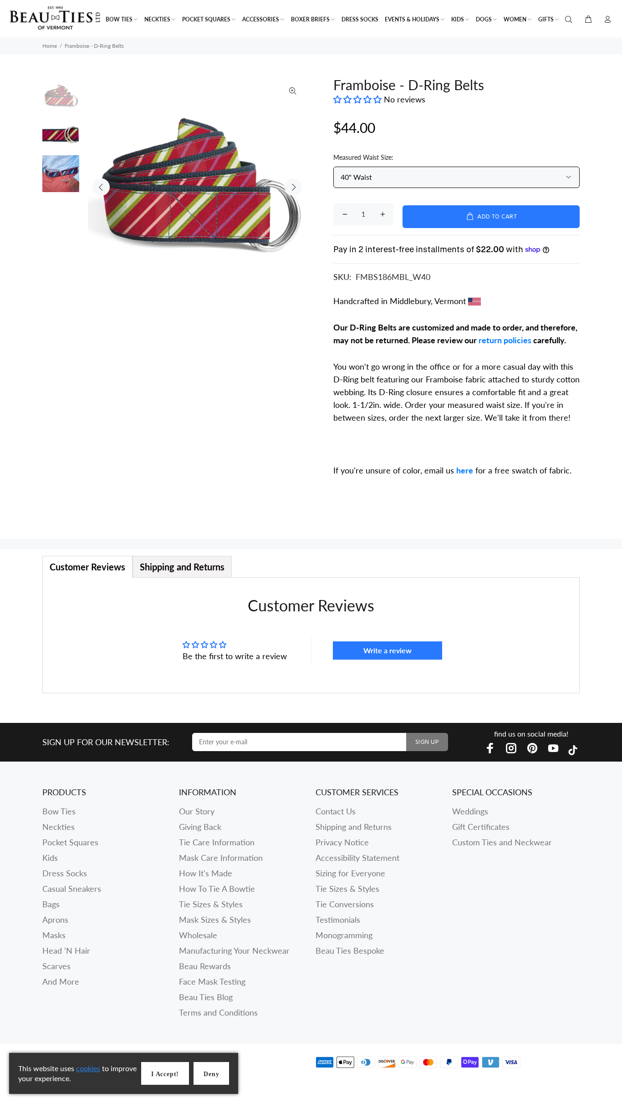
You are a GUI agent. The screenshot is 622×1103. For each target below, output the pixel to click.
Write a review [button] (387, 650)
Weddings (470, 811)
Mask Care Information (221, 858)
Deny (211, 1074)
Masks (54, 935)
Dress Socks (64, 873)
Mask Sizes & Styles (215, 920)
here (464, 470)
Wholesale (198, 935)
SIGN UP (427, 742)
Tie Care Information (217, 842)
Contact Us (336, 811)
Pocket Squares (70, 842)
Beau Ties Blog (206, 997)
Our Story (196, 811)
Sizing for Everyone (350, 873)
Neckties (58, 827)
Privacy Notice (342, 842)
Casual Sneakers (71, 889)
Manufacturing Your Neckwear (234, 950)
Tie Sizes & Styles (211, 904)
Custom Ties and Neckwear (502, 842)
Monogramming (344, 935)
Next (293, 187)
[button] (358, 99)
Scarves (56, 966)
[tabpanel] (311, 635)
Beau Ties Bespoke (350, 950)
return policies (505, 340)
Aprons (55, 920)
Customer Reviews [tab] (87, 566)
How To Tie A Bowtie (217, 889)
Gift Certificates (481, 827)
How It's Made (205, 873)
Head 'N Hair (66, 950)
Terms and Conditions (218, 1012)
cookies (88, 1068)
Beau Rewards (205, 966)
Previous (101, 187)
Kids (50, 858)
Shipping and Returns (354, 827)
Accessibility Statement (357, 858)
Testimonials (338, 920)
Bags (51, 904)
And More (60, 981)
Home (49, 45)
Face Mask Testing (212, 981)
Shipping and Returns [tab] (182, 566)
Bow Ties (59, 811)
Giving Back (200, 827)
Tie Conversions (345, 904)
